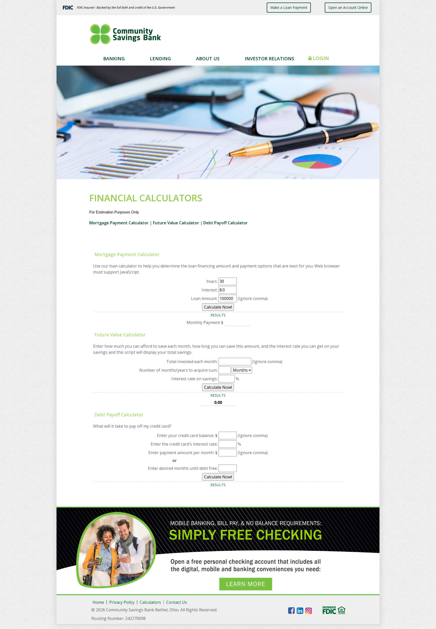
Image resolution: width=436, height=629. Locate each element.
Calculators (150, 602)
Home (98, 602)
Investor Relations (269, 59)
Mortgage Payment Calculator (119, 223)
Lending (160, 59)
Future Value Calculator (176, 223)
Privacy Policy (121, 602)
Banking (114, 59)
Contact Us (176, 602)
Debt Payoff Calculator (225, 223)
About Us (208, 59)
